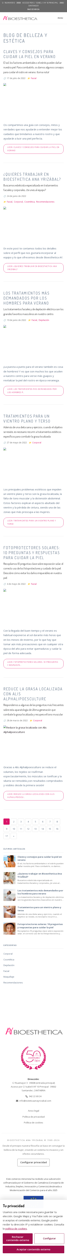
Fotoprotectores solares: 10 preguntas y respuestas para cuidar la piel (31, 552)
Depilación (44, 320)
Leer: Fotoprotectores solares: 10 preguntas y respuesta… (32, 663)
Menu (60, 18)
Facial (33, 78)
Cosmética (29, 201)
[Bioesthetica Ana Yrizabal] (20, 18)
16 (57, 828)
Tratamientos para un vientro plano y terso (27, 418)
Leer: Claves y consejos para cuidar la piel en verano (33, 149)
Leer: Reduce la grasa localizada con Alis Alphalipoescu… (30, 796)
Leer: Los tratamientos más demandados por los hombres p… (32, 391)
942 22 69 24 (33, 9)
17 (6, 836)
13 (35, 828)
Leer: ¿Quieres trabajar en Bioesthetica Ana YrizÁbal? (32, 268)
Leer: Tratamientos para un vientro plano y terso (31, 522)
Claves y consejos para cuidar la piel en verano (29, 54)
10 (14, 828)
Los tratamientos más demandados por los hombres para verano (26, 298)
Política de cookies (33, 1122)
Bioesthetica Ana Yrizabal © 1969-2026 (33, 1140)
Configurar (49, 1238)
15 (50, 828)
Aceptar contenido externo (33, 1249)
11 (21, 828)
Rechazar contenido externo (17, 1238)
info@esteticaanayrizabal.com (35, 1100)
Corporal (18, 201)
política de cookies (16, 1228)
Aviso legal (33, 1110)
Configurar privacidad (33, 1162)
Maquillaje (8, 976)
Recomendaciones (45, 201)
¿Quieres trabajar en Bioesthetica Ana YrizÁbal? (32, 177)
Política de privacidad (34, 1116)
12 (28, 828)
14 (42, 828)
